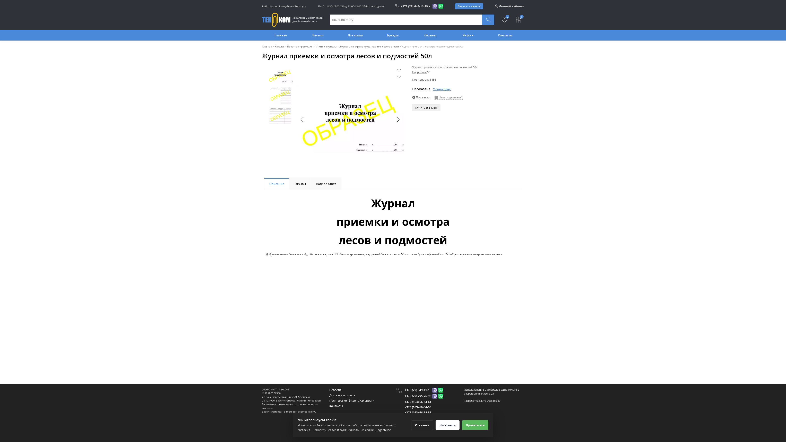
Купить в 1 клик (426, 107)
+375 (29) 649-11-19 (418, 390)
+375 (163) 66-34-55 (418, 412)
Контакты (505, 35)
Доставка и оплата (342, 395)
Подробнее (383, 430)
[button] (398, 119)
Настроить (447, 425)
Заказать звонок (469, 6)
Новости (335, 390)
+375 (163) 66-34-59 (418, 407)
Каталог (318, 35)
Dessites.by (493, 401)
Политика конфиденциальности (351, 401)
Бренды (393, 35)
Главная (280, 35)
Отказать (422, 425)
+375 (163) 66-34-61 (418, 402)
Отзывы (430, 35)
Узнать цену (442, 89)
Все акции (355, 35)
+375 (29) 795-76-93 (418, 396)
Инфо (467, 35)
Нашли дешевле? (450, 97)
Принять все (475, 425)
